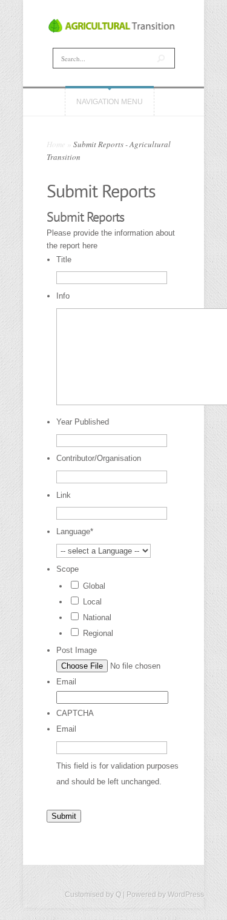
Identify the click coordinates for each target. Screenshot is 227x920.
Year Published (82, 421)
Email (66, 681)
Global (94, 586)
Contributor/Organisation (98, 458)
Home (56, 144)
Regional (98, 633)
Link (63, 495)
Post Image (76, 650)
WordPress (186, 894)
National (97, 617)
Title (63, 259)
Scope (67, 569)
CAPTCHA (75, 713)
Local (92, 601)
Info (63, 295)
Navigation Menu (109, 102)
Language (74, 531)
